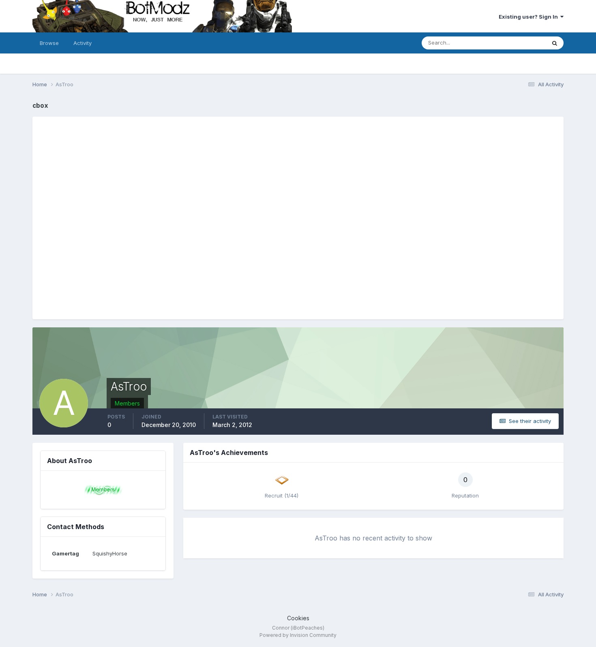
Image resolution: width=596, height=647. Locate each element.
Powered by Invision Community (298, 635)
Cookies (298, 618)
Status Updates (516, 43)
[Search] (555, 42)
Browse (49, 43)
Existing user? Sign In (529, 16)
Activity (82, 43)
